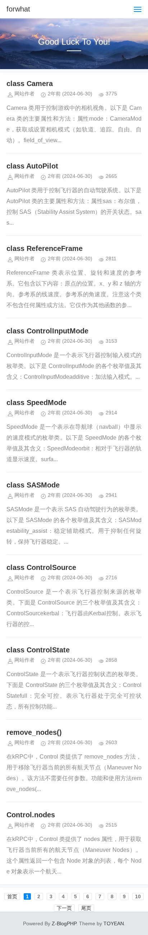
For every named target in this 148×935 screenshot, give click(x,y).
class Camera (29, 83)
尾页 (86, 908)
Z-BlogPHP (64, 923)
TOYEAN (113, 923)
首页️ (12, 896)
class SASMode (33, 485)
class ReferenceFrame (44, 248)
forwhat (18, 9)
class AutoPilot (32, 166)
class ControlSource (41, 567)
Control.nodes (30, 815)
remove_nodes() (34, 732)
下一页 (64, 908)
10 (138, 896)
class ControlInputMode (47, 331)
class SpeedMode (36, 402)
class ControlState (38, 650)
